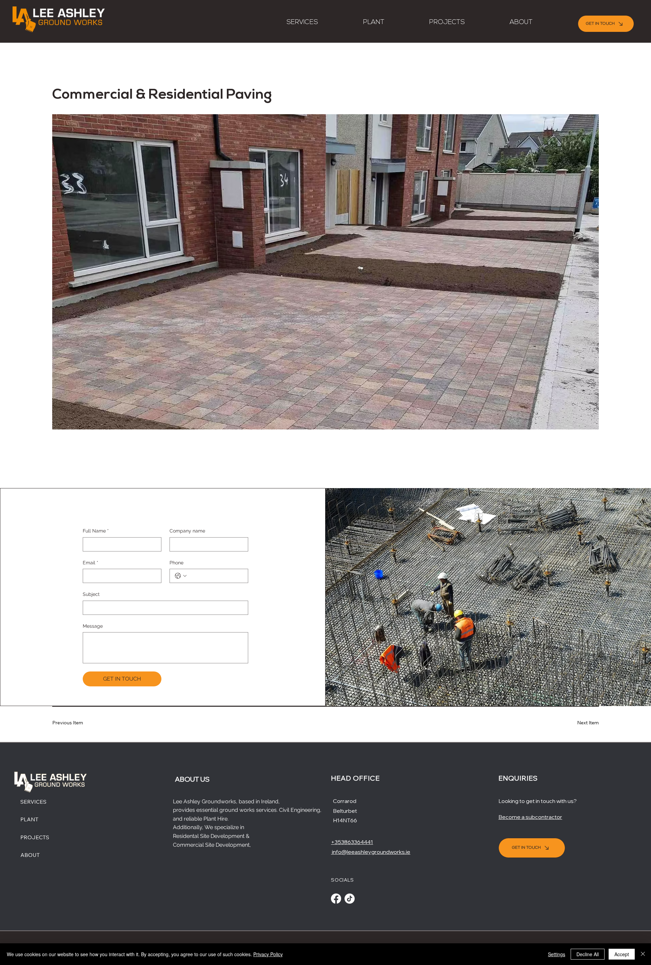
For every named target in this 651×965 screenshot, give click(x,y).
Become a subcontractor (530, 816)
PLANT (29, 819)
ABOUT (30, 854)
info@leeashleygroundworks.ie (370, 851)
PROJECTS (34, 837)
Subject (91, 594)
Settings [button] (556, 954)
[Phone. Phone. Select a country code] (181, 576)
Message (93, 626)
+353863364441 (352, 842)
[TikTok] (349, 898)
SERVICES (33, 801)
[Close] (643, 954)
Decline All (587, 954)
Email (90, 562)
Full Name (96, 531)
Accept (621, 954)
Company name (187, 531)
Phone (176, 562)
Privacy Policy (268, 954)
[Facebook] (336, 898)
